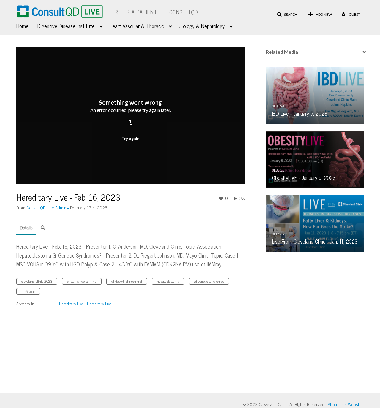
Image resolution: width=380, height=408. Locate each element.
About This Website (345, 404)
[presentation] (362, 52)
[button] (287, 14)
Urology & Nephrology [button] (202, 25)
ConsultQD (183, 11)
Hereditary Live (71, 303)
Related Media (282, 52)
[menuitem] (26, 25)
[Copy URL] (130, 123)
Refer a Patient (136, 11)
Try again (130, 138)
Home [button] (22, 25)
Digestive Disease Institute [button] (66, 25)
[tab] (26, 227)
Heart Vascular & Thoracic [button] (137, 25)
